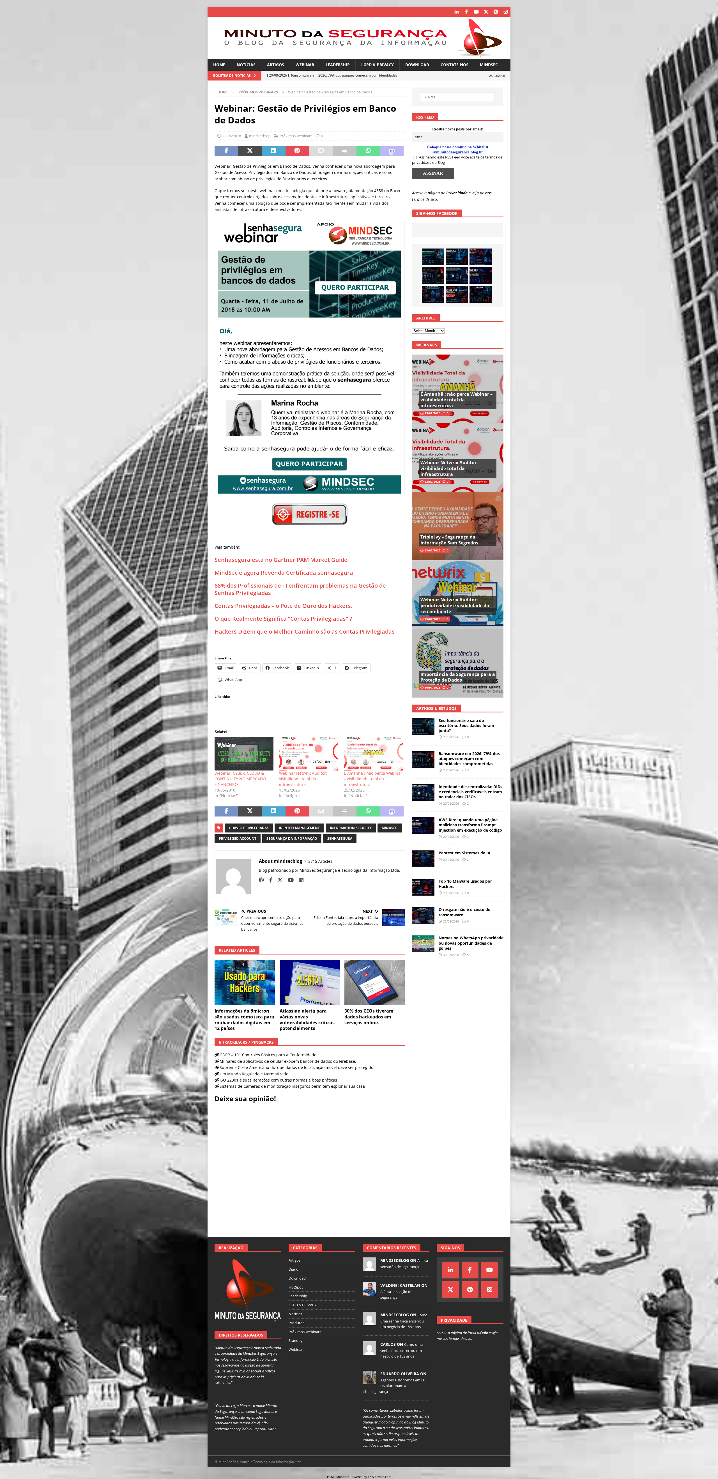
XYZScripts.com (380, 1477)
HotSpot (296, 1287)
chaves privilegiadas (249, 827)
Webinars (426, 345)
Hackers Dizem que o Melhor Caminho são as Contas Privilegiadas (305, 631)
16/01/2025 (432, 687)
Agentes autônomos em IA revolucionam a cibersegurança (394, 1385)
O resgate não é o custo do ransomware (465, 912)
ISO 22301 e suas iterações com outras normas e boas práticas (278, 1080)
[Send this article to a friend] (321, 151)
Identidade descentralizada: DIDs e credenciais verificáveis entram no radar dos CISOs (470, 791)
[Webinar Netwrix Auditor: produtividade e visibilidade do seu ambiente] (457, 594)
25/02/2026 (432, 413)
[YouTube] (476, 12)
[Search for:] (457, 97)
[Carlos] (369, 1351)
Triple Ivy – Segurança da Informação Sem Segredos (449, 540)
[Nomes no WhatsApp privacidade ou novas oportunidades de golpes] (423, 943)
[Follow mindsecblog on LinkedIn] (299, 880)
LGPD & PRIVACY (377, 64)
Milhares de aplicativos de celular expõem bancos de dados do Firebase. (288, 1061)
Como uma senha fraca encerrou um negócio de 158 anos (403, 1320)
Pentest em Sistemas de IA (465, 852)
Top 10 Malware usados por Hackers (465, 883)
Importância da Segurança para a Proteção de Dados (457, 677)
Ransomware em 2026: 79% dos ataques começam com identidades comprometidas (469, 758)
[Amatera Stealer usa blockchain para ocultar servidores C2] (481, 294)
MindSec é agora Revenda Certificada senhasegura (284, 572)
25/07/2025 (432, 619)
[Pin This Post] (297, 151)
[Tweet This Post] (250, 151)
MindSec (489, 64)
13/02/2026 (432, 482)
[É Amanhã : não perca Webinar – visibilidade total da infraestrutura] (457, 389)
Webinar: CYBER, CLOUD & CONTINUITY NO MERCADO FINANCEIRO (240, 778)
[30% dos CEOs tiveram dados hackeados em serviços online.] (374, 982)
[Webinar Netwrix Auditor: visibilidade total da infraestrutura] (308, 753)
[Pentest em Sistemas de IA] (433, 294)
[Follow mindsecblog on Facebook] (268, 880)
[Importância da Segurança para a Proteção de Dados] (457, 663)
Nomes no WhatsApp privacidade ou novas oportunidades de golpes (471, 943)
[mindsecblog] (369, 1267)
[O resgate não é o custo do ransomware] (423, 915)
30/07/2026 (451, 955)
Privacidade (457, 192)
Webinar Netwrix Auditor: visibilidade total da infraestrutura (303, 778)
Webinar (305, 64)
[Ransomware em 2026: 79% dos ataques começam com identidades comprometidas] (433, 275)
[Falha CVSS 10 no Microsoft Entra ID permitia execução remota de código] (457, 257)
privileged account (237, 838)
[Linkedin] (456, 12)
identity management (299, 827)
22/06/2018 (231, 135)
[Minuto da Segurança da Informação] (359, 55)
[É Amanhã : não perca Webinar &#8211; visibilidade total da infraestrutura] (373, 753)
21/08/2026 (451, 737)
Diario (293, 1269)
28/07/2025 (432, 550)
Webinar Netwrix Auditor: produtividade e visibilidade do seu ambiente (454, 606)
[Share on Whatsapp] (368, 151)
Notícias (246, 64)
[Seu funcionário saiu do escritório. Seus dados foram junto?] (433, 257)
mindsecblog (259, 135)
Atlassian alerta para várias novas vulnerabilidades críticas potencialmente (307, 1019)
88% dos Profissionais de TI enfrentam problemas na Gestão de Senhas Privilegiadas (300, 589)
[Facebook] (466, 12)
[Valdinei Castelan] (369, 1292)
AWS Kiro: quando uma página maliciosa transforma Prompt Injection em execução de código (470, 824)
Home (219, 64)
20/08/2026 (451, 770)
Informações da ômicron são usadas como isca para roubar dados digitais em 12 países (244, 1019)
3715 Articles (320, 861)
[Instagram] (505, 12)
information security (351, 827)
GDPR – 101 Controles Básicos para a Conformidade (268, 1054)
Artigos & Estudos (436, 708)
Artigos (275, 64)
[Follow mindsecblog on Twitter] (278, 880)
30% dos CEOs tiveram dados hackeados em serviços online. (368, 1017)
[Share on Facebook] (226, 151)
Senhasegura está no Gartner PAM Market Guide (281, 559)
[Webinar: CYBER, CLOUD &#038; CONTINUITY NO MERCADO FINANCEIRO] (244, 753)
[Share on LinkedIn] (274, 151)
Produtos (296, 1322)
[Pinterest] (496, 12)
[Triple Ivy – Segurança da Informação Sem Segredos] (457, 526)
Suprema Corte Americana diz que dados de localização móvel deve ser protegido (296, 1067)
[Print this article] (344, 151)
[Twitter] (486, 12)
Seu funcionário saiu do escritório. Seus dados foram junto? (466, 725)
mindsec (389, 827)
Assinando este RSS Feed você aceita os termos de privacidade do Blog (457, 160)
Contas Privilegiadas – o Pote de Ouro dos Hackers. (284, 605)
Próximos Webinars (296, 135)
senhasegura (339, 838)
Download (417, 64)
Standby (296, 1340)
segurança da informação (291, 838)
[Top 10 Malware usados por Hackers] (423, 887)
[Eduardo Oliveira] (369, 1381)
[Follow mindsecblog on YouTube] (289, 880)
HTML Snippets (338, 1477)
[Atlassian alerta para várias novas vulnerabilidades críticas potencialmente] (310, 982)
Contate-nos (454, 64)
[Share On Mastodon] (392, 151)
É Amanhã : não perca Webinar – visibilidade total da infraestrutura (373, 778)
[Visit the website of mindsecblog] (261, 880)
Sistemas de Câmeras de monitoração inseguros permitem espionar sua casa (292, 1086)
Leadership (338, 64)
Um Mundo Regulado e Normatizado (254, 1074)
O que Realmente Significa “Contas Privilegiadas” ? (283, 618)
